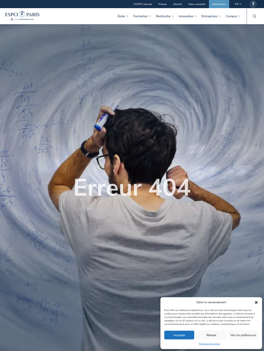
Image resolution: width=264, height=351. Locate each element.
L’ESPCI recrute (142, 4)
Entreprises (210, 16)
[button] (256, 302)
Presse (162, 4)
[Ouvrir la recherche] (254, 16)
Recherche (163, 16)
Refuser (211, 335)
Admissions (219, 4)
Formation (140, 16)
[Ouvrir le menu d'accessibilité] (253, 4)
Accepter (179, 335)
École (121, 16)
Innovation (186, 16)
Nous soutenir (196, 4)
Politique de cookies (209, 343)
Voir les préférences (243, 335)
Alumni (177, 4)
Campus (231, 16)
